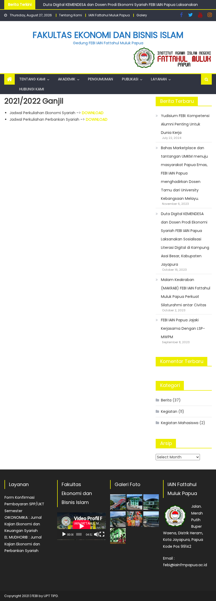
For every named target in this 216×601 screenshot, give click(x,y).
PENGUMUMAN (100, 79)
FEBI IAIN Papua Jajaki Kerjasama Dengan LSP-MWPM (183, 328)
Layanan (159, 79)
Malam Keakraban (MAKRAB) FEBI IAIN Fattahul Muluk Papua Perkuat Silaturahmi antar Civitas (185, 292)
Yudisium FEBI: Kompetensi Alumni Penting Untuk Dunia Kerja (185, 124)
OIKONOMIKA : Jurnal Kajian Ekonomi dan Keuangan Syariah (23, 524)
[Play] (64, 534)
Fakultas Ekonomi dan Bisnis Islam (108, 35)
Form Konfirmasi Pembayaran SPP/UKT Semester (24, 504)
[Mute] (96, 534)
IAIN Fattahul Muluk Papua (109, 15)
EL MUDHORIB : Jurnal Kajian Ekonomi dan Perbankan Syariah (23, 544)
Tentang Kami (70, 15)
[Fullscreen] (102, 534)
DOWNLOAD (93, 112)
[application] (81, 526)
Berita (166, 400)
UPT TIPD (51, 595)
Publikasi (130, 79)
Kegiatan (169, 411)
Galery (141, 15)
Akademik (66, 79)
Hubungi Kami (31, 89)
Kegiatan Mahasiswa (179, 422)
